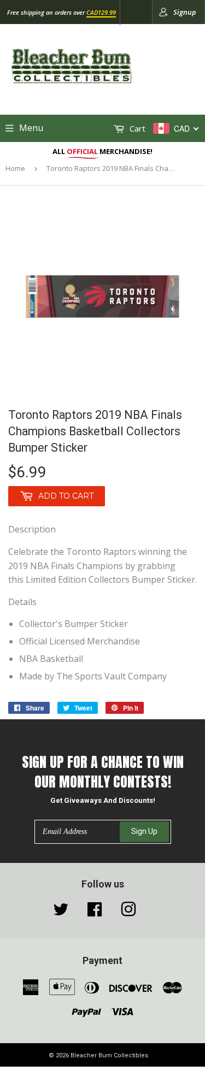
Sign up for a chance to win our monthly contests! (103, 772)
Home (15, 168)
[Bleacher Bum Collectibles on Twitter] (60, 912)
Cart (136, 128)
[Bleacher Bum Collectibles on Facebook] (94, 912)
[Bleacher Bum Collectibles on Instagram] (128, 912)
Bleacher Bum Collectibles (109, 1055)
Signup (184, 12)
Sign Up (144, 831)
